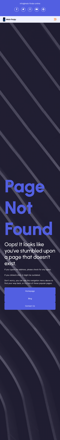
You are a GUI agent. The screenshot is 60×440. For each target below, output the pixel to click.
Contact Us (30, 306)
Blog (30, 298)
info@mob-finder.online (30, 3)
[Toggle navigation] (55, 19)
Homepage (30, 291)
